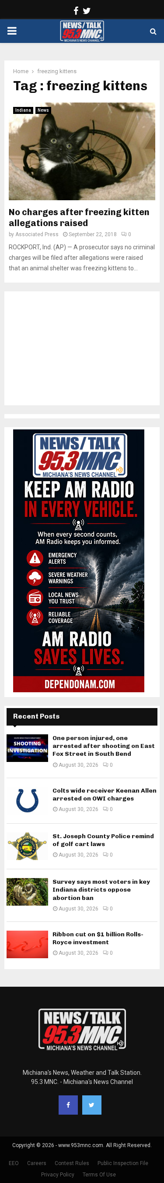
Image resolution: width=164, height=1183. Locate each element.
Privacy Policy (57, 1175)
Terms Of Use (99, 1175)
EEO (14, 1163)
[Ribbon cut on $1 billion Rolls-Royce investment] (27, 944)
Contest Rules (72, 1163)
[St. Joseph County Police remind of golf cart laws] (27, 846)
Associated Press (37, 234)
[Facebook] (68, 1105)
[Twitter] (91, 1105)
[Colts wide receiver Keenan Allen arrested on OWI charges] (27, 801)
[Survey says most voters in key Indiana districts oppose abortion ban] (27, 892)
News (43, 110)
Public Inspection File (123, 1163)
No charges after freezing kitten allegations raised (79, 217)
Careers (36, 1163)
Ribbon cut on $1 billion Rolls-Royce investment (97, 938)
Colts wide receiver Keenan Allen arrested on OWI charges (104, 794)
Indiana (23, 110)
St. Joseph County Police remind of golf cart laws (103, 840)
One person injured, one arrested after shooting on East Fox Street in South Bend (103, 746)
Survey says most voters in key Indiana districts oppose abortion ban (101, 889)
